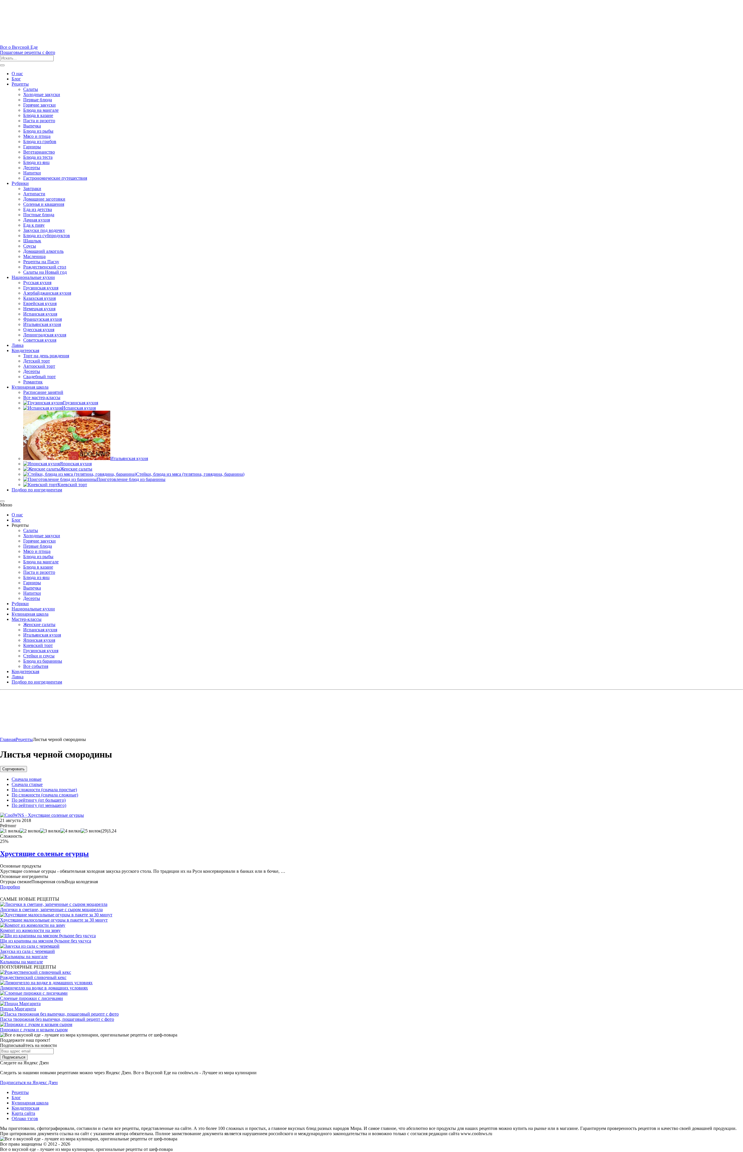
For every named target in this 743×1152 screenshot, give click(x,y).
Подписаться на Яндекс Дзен (29, 1082)
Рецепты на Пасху (41, 261)
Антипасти (34, 193)
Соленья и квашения (43, 204)
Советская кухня (39, 340)
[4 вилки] (70, 831)
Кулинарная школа (30, 387)
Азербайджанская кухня (47, 293)
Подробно (10, 886)
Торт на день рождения (46, 355)
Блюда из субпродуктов (46, 235)
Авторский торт (39, 366)
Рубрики (20, 183)
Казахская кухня (39, 298)
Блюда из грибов (39, 141)
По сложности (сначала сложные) (45, 794)
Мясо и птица (37, 136)
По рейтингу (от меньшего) (39, 805)
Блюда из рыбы (38, 131)
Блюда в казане (38, 115)
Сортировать (13, 769)
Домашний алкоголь (43, 251)
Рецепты (20, 84)
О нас (17, 73)
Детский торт (36, 360)
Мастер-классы (27, 619)
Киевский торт (38, 645)
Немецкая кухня (39, 308)
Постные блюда (38, 214)
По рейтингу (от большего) (39, 800)
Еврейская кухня (40, 303)
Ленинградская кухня (44, 334)
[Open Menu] (2, 65)
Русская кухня (37, 282)
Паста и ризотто (39, 120)
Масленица (34, 256)
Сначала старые (27, 784)
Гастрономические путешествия (55, 178)
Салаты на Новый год (45, 272)
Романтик (33, 381)
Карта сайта (23, 1113)
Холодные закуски (41, 94)
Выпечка (32, 125)
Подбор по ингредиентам (37, 489)
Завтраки (32, 188)
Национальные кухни (33, 277)
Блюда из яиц (36, 162)
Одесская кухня (38, 329)
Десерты (31, 167)
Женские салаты (39, 624)
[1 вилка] (10, 831)
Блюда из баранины (42, 661)
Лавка (18, 345)
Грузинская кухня (40, 287)
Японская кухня (39, 640)
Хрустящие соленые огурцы (44, 853)
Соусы (29, 246)
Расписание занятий (43, 392)
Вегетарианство (39, 151)
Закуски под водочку (44, 230)
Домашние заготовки (44, 198)
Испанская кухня (40, 313)
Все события (35, 666)
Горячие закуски (39, 104)
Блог (16, 78)
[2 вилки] (30, 831)
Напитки (32, 172)
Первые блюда (37, 99)
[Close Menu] (2, 501)
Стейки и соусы (39, 655)
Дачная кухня (36, 219)
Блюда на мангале (41, 110)
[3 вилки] (50, 831)
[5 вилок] (91, 831)
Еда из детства (37, 209)
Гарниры (32, 146)
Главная (8, 739)
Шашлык (32, 240)
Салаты (30, 89)
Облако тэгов (25, 1118)
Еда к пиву (34, 225)
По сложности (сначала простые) (44, 789)
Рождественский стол (44, 266)
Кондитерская (25, 350)
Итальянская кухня (42, 324)
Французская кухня (42, 319)
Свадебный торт (39, 376)
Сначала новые (27, 779)
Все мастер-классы (41, 397)
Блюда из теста (38, 157)
